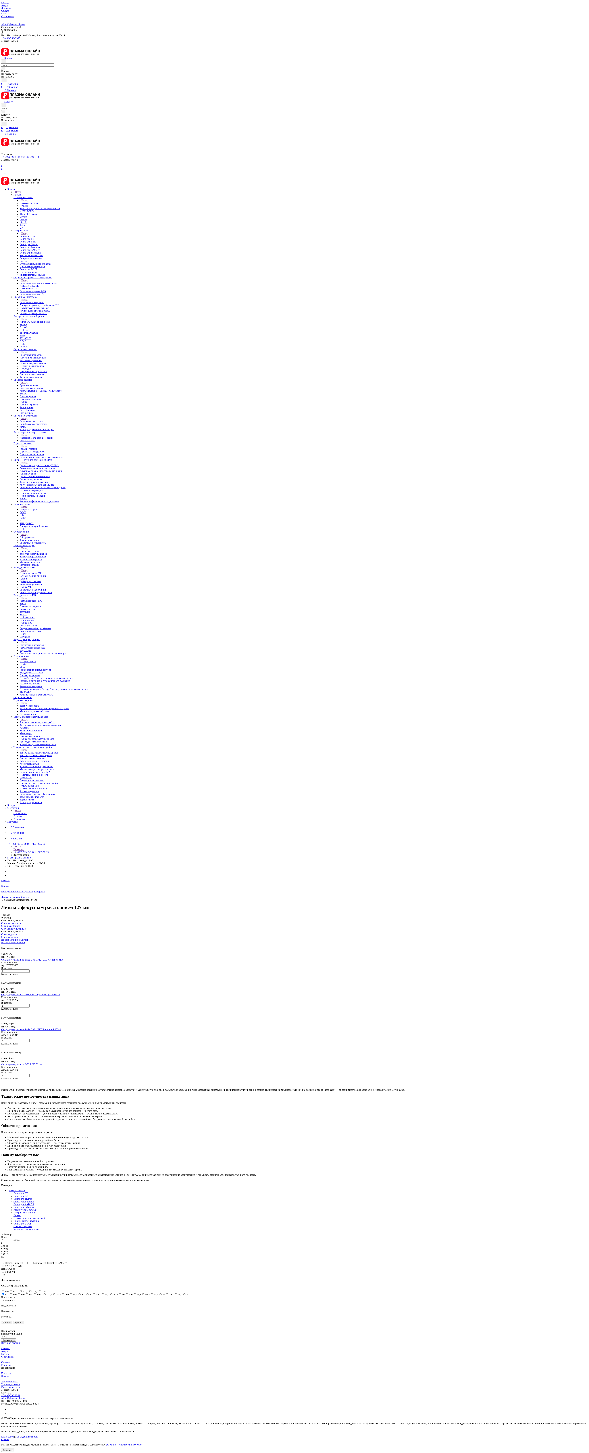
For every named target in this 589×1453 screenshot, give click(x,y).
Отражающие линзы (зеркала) (29, 1218)
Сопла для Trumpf (22, 1198)
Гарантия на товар (10, 1387)
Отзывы (5, 1362)
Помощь (5, 1376)
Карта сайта (7, 1436)
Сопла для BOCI (22, 1223)
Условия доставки (10, 1384)
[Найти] (3, 80)
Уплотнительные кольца (26, 1229)
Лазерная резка (17, 1190)
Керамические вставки (25, 1210)
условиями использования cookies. (124, 1444)
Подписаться (8, 1340)
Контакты (6, 1373)
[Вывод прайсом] (6, 945)
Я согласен (7, 1450)
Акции (4, 1351)
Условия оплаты (9, 1381)
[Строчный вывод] (4, 945)
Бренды (5, 1354)
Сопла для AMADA (23, 1204)
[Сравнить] (2, 980)
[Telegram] (8, 871)
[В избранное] (2, 977)
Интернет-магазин (11, 1343)
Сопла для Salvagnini (24, 1207)
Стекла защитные (22, 1226)
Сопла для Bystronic (23, 1201)
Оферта (5, 1439)
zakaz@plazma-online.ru (13, 24)
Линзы (17, 1215)
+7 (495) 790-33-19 (10, 38)
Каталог (5, 1348)
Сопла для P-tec (21, 1196)
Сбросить (18, 1322)
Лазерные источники (24, 1212)
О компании (7, 1356)
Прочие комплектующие (26, 1221)
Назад (18, 192)
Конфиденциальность (26, 1436)
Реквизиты (7, 1365)
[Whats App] (8, 875)
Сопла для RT (20, 1193)
